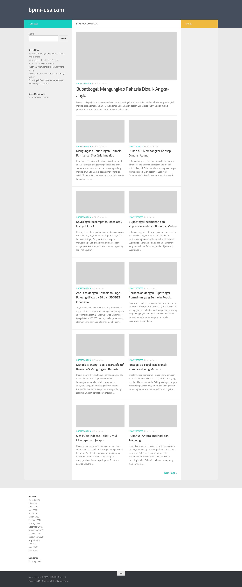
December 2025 (36, 527)
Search (31, 34)
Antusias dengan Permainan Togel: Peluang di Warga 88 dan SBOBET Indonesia (98, 297)
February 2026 (35, 520)
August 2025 (34, 540)
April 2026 (33, 513)
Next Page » (170, 472)
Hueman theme (62, 581)
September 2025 (36, 537)
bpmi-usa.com (46, 9)
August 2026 (34, 500)
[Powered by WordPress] (39, 581)
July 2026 (33, 503)
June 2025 (33, 547)
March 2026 (34, 517)
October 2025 (34, 533)
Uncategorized (83, 83)
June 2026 (33, 506)
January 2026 (34, 523)
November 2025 (36, 530)
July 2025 (33, 543)
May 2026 (33, 510)
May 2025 (33, 550)
